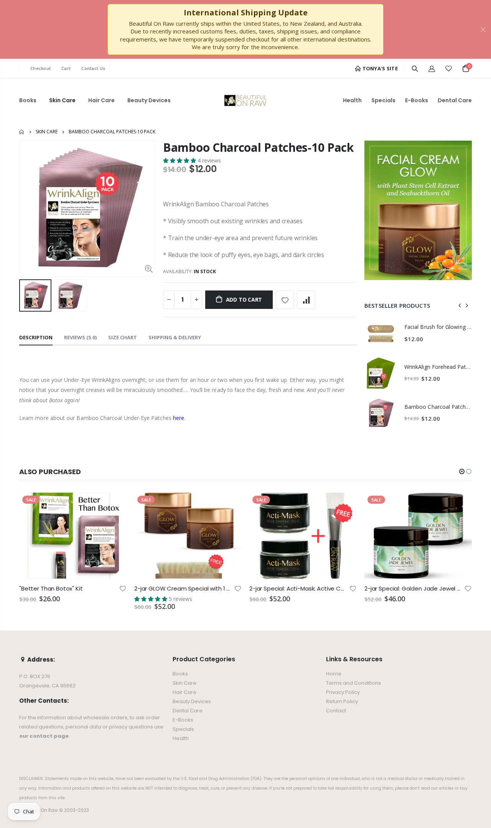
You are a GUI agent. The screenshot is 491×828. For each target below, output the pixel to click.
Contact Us (93, 68)
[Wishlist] (448, 68)
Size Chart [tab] (122, 337)
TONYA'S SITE (379, 68)
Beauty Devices (192, 701)
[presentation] (459, 305)
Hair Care (184, 692)
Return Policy (342, 701)
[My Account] (431, 68)
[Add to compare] (306, 299)
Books (180, 673)
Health (181, 738)
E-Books (183, 719)
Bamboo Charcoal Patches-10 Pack (258, 147)
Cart (66, 68)
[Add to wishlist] (285, 299)
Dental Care (188, 710)
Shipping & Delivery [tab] (174, 337)
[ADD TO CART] (114, 505)
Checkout (40, 68)
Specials (183, 729)
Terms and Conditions (353, 683)
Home (22, 131)
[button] (180, 160)
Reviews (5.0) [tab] (80, 337)
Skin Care (47, 131)
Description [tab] (36, 337)
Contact (336, 710)
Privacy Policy (343, 692)
